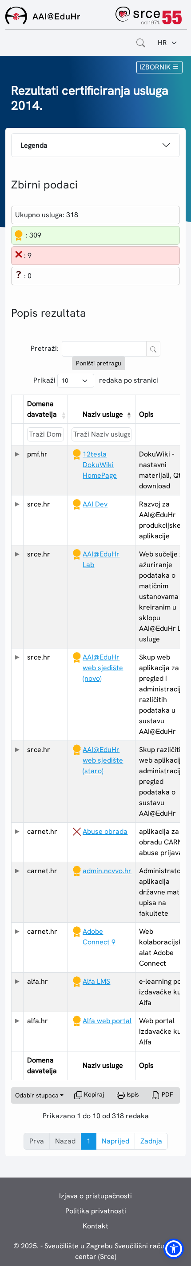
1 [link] (89, 1141)
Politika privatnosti (95, 1211)
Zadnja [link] (151, 1141)
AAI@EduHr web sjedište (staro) (103, 760)
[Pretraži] (153, 349)
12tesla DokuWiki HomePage (100, 464)
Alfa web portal (107, 1020)
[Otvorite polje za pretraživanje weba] (141, 43)
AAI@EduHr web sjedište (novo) (103, 667)
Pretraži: (45, 348)
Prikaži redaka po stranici (95, 380)
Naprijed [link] (115, 1141)
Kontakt (95, 1226)
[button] (62, 415)
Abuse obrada (105, 831)
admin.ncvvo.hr (107, 870)
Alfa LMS (96, 981)
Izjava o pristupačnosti (95, 1196)
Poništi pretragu (98, 363)
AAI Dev (95, 504)
